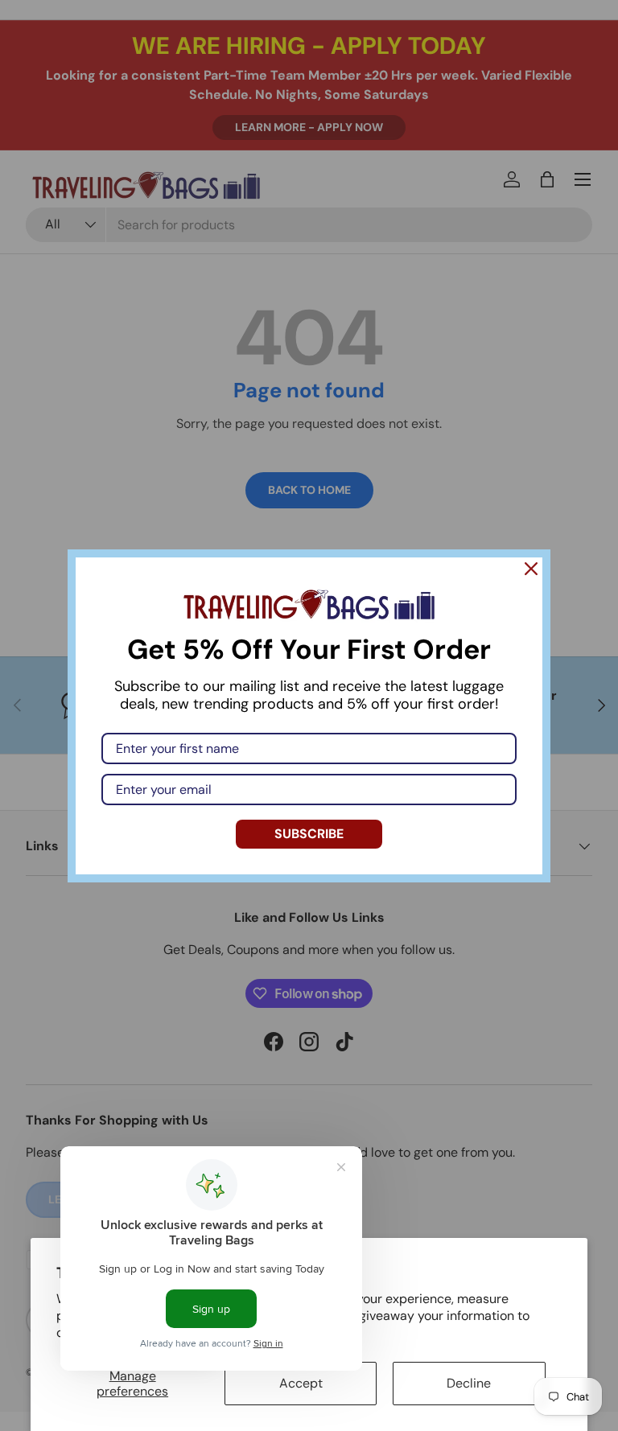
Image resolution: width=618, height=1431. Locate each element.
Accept (301, 1383)
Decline (469, 1383)
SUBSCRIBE (309, 833)
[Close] (531, 568)
